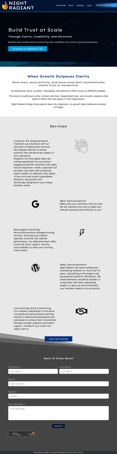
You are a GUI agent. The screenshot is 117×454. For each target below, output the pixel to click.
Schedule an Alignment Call (28, 48)
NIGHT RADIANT (78, 452)
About (70, 5)
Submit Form (58, 426)
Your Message (15, 404)
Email (11, 379)
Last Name (65, 367)
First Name (14, 367)
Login (89, 5)
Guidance (80, 5)
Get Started (61, 5)
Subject (12, 391)
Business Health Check (105, 5)
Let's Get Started (58, 339)
